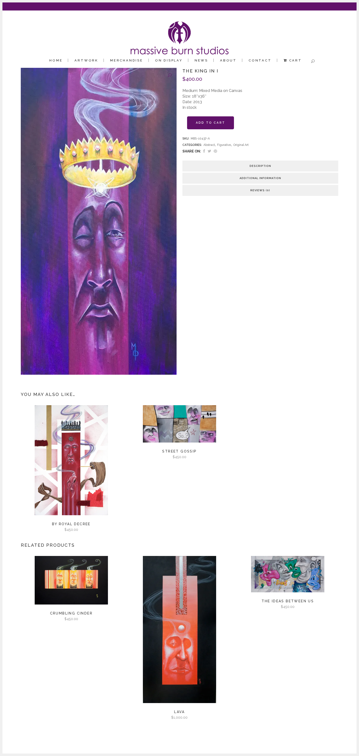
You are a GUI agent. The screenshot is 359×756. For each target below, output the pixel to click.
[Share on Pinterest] (215, 151)
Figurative (224, 145)
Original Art (241, 145)
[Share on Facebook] (204, 151)
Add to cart (210, 122)
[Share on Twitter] (209, 151)
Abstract (209, 145)
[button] (170, 75)
